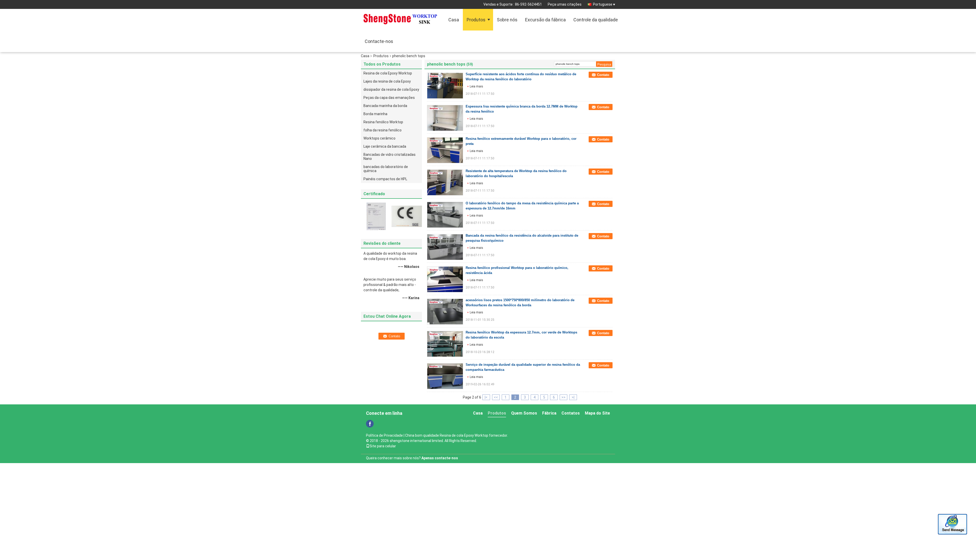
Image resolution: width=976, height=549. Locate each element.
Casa (453, 19)
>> (563, 397)
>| (573, 397)
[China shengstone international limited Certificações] (376, 216)
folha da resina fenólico (382, 130)
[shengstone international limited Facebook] (370, 424)
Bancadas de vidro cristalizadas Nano (389, 156)
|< (486, 397)
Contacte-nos (379, 41)
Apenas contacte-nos (439, 458)
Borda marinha (375, 114)
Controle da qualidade (595, 19)
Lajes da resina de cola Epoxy (387, 81)
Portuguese (602, 4)
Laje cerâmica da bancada (384, 146)
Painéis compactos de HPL (385, 179)
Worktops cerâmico (379, 138)
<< (496, 397)
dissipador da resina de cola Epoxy (391, 89)
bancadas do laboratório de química (385, 169)
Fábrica (549, 413)
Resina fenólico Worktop (383, 122)
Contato (603, 75)
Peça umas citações (565, 4)
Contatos (570, 413)
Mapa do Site (597, 413)
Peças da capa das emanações (389, 98)
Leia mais (476, 86)
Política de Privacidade (384, 435)
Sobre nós (507, 19)
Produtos (476, 19)
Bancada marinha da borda (385, 106)
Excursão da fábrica (545, 19)
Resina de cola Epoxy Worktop (387, 73)
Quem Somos (524, 413)
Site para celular (383, 446)
